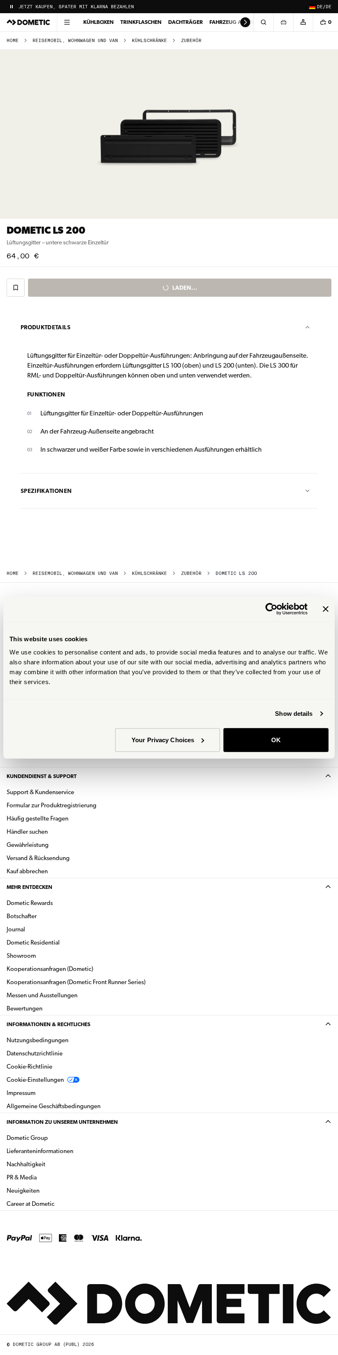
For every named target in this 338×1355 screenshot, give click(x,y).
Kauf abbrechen (27, 871)
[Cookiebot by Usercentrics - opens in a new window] (271, 609)
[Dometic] (28, 22)
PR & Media (48, 1177)
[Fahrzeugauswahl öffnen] (283, 22)
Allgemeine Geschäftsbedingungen (54, 1106)
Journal (16, 929)
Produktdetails (45, 327)
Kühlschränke (149, 40)
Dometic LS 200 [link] (236, 573)
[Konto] (303, 22)
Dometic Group (53, 1138)
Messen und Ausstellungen (42, 995)
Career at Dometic (56, 1203)
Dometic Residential (59, 942)
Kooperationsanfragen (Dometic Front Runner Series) (76, 982)
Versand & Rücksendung (38, 858)
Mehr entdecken (29, 887)
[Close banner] (326, 609)
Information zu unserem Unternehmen (62, 1122)
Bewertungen (24, 1008)
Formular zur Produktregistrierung (51, 805)
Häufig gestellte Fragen (37, 818)
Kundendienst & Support (42, 776)
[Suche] (263, 22)
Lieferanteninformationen (40, 1151)
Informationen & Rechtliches (48, 1024)
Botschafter (22, 916)
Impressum (21, 1093)
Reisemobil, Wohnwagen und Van (75, 40)
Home (13, 40)
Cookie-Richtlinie (29, 1066)
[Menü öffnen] (67, 22)
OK (276, 739)
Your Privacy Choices (162, 739)
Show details (293, 713)
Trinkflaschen (141, 22)
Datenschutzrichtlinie (35, 1053)
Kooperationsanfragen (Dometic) (50, 969)
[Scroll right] (245, 22)
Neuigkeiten (49, 1190)
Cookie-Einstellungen (35, 1079)
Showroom (21, 955)
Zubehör (191, 40)
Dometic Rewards (30, 903)
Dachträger (185, 22)
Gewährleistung (28, 845)
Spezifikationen (46, 491)
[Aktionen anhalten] (11, 7)
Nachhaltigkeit (26, 1164)
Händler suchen (27, 831)
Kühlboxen (98, 22)
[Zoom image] (169, 134)
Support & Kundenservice (40, 792)
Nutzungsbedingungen (37, 1040)
